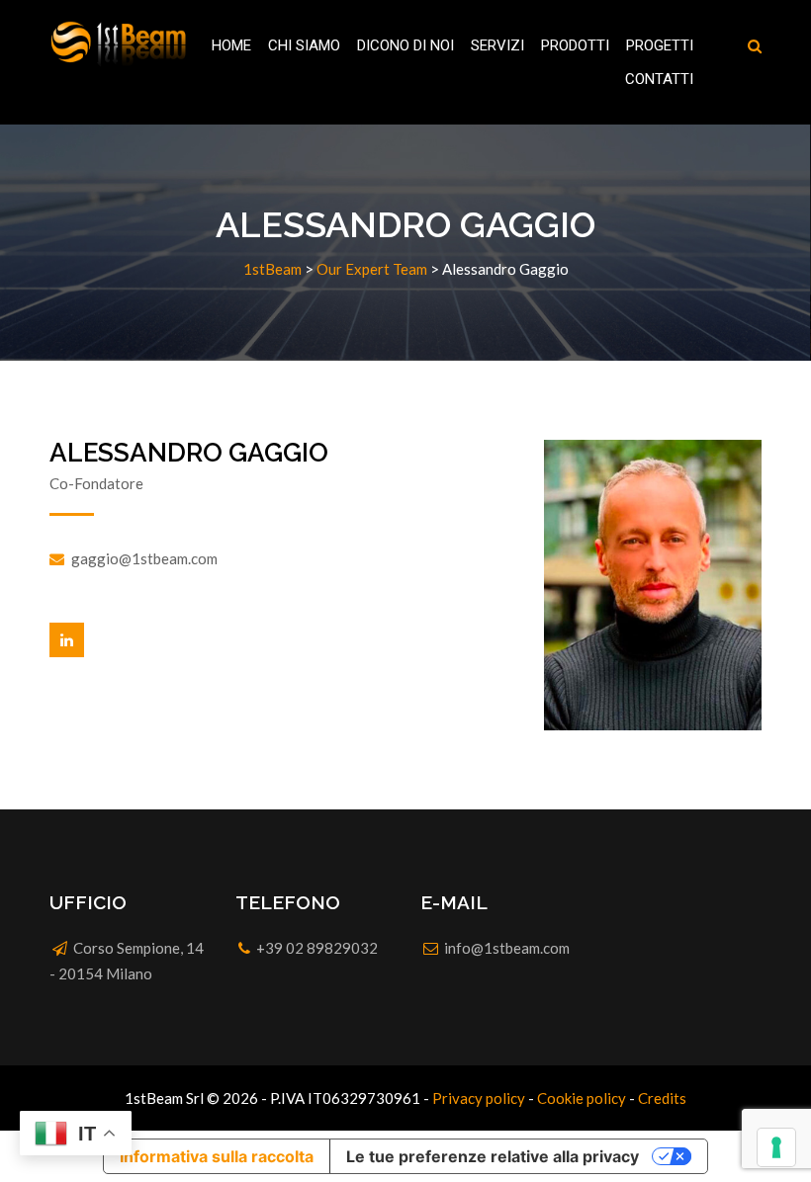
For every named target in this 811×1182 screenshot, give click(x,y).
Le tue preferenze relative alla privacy (492, 1156)
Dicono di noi (405, 45)
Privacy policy (478, 1098)
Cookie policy (581, 1098)
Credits (662, 1098)
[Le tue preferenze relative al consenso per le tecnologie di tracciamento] (776, 1147)
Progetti (659, 45)
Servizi (497, 45)
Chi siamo (304, 45)
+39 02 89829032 (317, 948)
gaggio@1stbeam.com (144, 558)
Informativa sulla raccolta (217, 1156)
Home (231, 45)
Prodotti (575, 45)
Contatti (659, 79)
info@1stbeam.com (507, 948)
